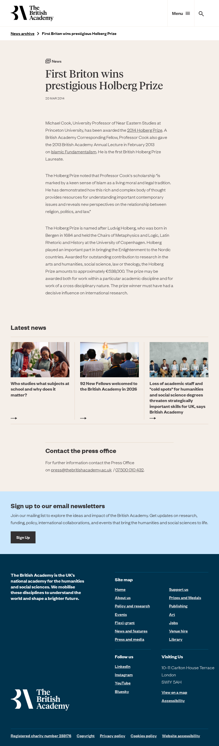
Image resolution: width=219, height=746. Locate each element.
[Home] (32, 13)
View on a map (174, 692)
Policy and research (132, 605)
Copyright (86, 735)
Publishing (178, 605)
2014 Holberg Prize (144, 130)
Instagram (124, 674)
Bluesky (122, 691)
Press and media (129, 639)
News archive (22, 33)
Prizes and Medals (185, 597)
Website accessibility (181, 735)
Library (175, 639)
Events (121, 614)
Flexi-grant (125, 622)
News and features (131, 630)
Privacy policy (112, 735)
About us (123, 597)
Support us (178, 589)
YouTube (123, 682)
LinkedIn (122, 666)
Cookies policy (144, 735)
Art (172, 614)
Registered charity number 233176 (41, 735)
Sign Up (23, 537)
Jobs (173, 622)
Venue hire (178, 630)
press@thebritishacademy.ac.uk (81, 469)
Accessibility (173, 700)
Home (120, 589)
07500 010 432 (129, 469)
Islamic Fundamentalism (73, 151)
